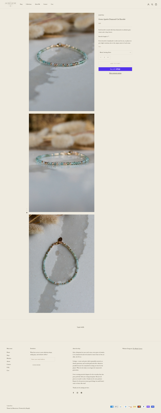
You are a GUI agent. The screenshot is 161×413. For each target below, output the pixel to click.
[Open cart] (156, 4)
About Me (37, 4)
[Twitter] (104, 46)
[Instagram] (77, 393)
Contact (45, 4)
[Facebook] (102, 46)
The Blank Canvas (137, 349)
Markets (9, 358)
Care (52, 4)
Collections (28, 4)
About (8, 361)
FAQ (8, 367)
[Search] (152, 4)
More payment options (115, 73)
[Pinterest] (106, 46)
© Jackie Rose (9, 406)
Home (8, 352)
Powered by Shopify (24, 408)
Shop (21, 4)
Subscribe (37, 365)
